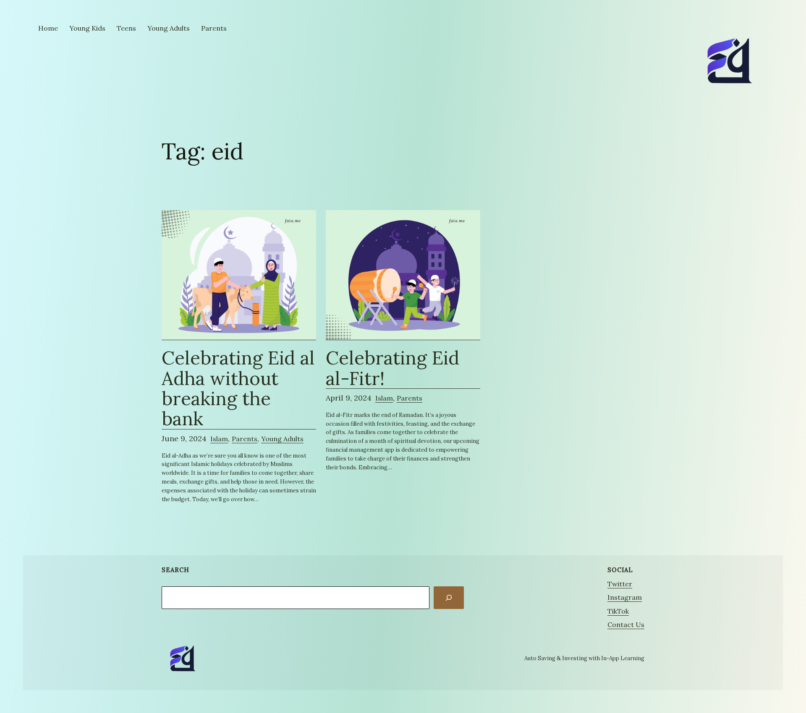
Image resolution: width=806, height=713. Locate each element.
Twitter (619, 584)
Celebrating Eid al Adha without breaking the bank (238, 388)
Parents (244, 439)
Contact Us (625, 624)
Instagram (624, 597)
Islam (219, 439)
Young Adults (282, 439)
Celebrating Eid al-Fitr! (392, 368)
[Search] (449, 597)
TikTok (618, 611)
